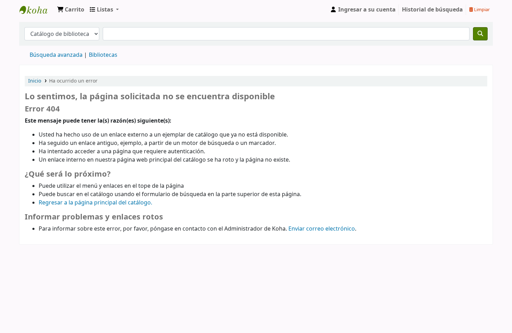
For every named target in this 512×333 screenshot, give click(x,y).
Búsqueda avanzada (56, 55)
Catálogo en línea (37, 10)
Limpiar (481, 9)
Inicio (34, 81)
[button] (70, 10)
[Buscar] (480, 33)
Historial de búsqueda (432, 10)
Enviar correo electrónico (321, 229)
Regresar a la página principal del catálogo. (95, 203)
